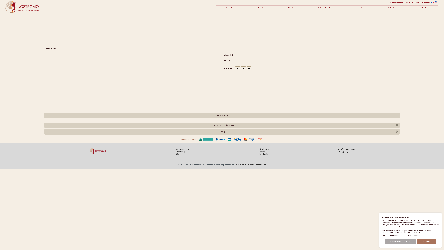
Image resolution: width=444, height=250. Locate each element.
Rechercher (419, 33)
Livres (290, 8)
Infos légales (264, 149)
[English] (436, 3)
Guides (260, 8)
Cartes (229, 8)
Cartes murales (324, 8)
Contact (424, 8)
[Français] (432, 3)
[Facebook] (339, 152)
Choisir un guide (182, 151)
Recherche (391, 8)
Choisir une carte (182, 149)
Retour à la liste (50, 49)
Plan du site (263, 154)
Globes (359, 8)
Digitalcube (239, 165)
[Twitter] (343, 152)
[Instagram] (347, 152)
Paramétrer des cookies (255, 165)
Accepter (427, 241)
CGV (177, 154)
